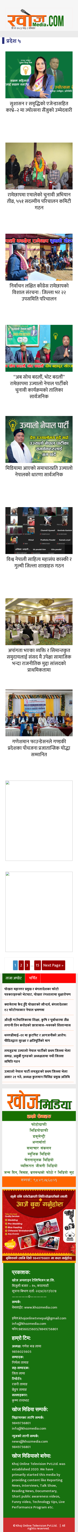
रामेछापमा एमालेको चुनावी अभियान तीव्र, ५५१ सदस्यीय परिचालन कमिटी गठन (39, 201)
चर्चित (33, 978)
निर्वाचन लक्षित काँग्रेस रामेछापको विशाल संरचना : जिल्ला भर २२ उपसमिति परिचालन (39, 292)
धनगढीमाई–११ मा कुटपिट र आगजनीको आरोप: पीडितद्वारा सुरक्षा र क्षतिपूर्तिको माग (35, 1038)
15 (37, 965)
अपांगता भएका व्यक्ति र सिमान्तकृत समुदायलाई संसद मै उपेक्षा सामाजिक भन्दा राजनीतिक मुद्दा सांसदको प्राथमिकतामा (39, 660)
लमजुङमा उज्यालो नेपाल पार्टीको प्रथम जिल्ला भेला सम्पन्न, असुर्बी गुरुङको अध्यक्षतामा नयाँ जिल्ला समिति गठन (37, 1056)
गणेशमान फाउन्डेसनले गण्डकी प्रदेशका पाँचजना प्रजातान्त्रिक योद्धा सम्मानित (39, 748)
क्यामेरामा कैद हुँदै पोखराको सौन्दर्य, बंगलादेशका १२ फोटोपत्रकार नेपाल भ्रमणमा (36, 1007)
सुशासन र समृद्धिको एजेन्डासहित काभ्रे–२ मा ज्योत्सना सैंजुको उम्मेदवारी (39, 106)
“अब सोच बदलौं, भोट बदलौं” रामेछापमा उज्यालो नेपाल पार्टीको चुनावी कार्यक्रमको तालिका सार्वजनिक (39, 387)
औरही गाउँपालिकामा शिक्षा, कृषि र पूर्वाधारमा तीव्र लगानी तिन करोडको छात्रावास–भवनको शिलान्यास (37, 1022)
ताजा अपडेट (14, 978)
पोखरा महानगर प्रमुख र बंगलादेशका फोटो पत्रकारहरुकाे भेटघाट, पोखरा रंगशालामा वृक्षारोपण (37, 992)
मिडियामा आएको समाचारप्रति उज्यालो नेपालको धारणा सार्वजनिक (39, 471)
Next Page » (53, 965)
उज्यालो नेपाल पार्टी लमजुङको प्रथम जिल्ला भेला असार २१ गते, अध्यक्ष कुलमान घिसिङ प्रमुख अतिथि (37, 1074)
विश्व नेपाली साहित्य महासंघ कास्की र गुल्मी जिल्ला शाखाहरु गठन (39, 562)
